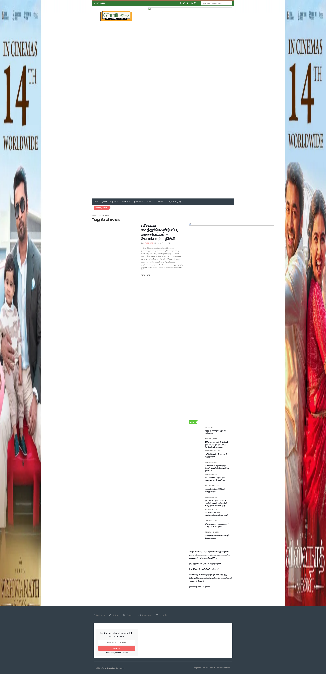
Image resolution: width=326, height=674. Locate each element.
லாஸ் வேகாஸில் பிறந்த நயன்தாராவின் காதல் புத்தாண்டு (216, 513)
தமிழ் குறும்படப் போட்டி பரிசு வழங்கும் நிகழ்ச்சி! (205, 563)
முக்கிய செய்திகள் (109, 202)
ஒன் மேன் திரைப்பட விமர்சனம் (199, 586)
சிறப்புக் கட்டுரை (175, 202)
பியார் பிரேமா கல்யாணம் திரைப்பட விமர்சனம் (204, 569)
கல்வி (149, 202)
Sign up (116, 648)
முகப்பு (96, 202)
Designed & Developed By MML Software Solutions (211, 668)
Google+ (130, 615)
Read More (145, 275)
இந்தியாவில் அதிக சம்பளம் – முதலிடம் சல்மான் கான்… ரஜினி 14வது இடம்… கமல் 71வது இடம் (216, 503)
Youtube (163, 615)
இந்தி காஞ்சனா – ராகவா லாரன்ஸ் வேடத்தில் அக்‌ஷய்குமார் (217, 525)
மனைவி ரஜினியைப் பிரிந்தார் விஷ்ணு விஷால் (215, 490)
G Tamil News (148, 243)
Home (94, 216)
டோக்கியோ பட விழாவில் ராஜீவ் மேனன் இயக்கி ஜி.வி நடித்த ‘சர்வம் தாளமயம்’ (217, 468)
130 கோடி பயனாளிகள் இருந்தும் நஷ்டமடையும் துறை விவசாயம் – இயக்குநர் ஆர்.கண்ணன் (216, 445)
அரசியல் (125, 202)
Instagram (146, 615)
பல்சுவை (160, 202)
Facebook (100, 615)
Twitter (115, 615)
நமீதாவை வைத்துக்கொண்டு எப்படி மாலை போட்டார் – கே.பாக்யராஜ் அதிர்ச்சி (160, 232)
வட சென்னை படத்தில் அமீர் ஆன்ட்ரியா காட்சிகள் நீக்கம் (215, 478)
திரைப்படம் (138, 202)
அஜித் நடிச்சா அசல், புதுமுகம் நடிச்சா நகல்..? (215, 432)
